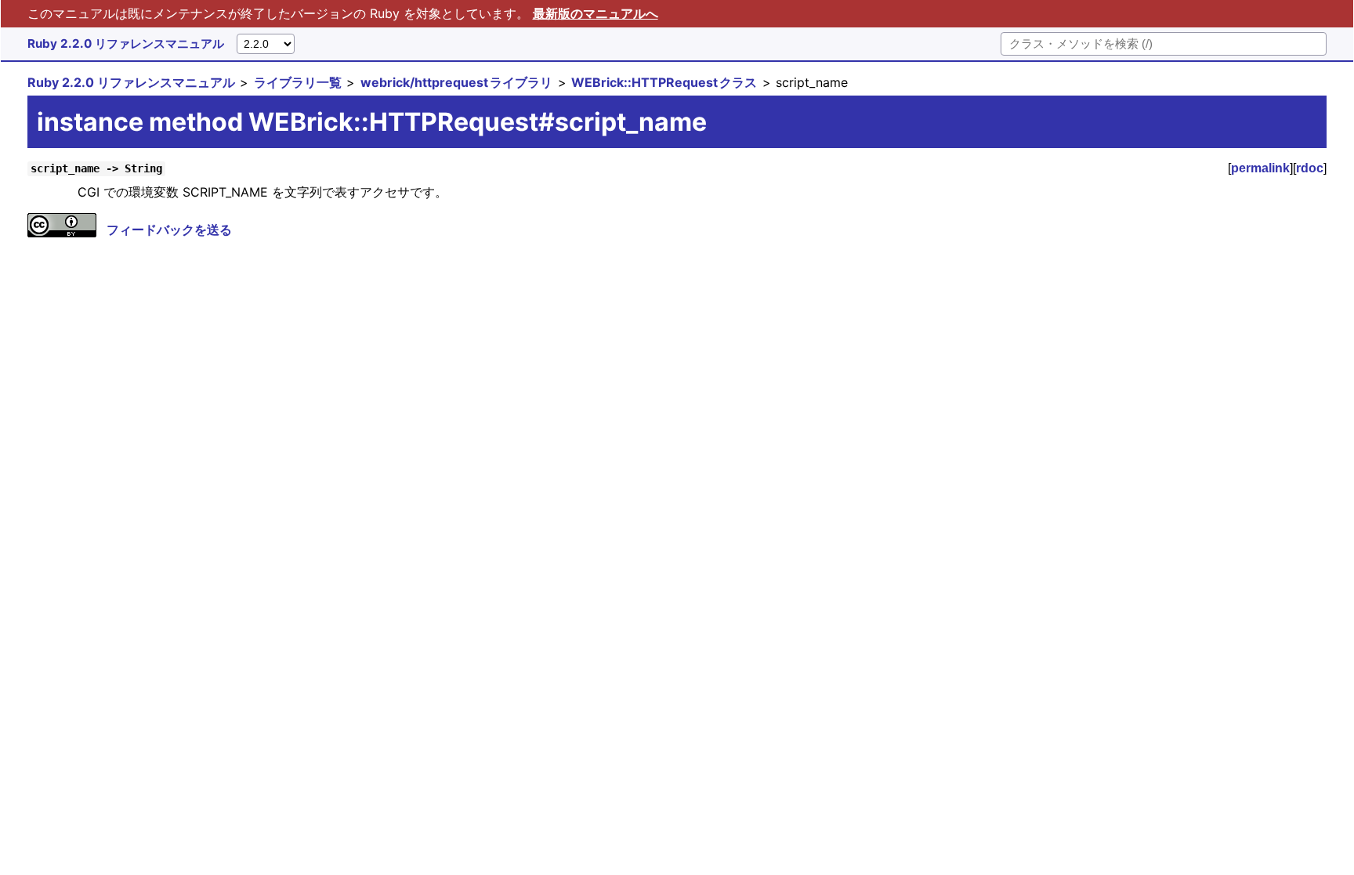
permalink (1260, 168)
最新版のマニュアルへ (595, 13)
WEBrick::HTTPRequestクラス (664, 82)
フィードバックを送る (169, 229)
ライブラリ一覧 (298, 82)
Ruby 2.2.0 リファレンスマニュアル (125, 43)
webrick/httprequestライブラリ (456, 82)
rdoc (1309, 168)
